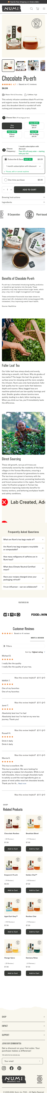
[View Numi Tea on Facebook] (11, 1068)
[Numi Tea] (11, 8)
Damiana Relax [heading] (32, 958)
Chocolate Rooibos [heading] (11, 833)
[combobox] (35, 652)
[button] (31, 9)
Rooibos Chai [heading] (31, 916)
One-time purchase (25, 180)
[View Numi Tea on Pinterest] (19, 1068)
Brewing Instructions (11, 197)
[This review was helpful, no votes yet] (38, 678)
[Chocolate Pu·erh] (8, 65)
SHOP (4, 1016)
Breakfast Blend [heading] (32, 833)
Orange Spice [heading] (9, 958)
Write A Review (37, 638)
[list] (23, 895)
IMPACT (5, 1026)
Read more (22, 783)
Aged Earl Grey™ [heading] (11, 916)
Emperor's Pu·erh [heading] (11, 875)
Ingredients (7, 202)
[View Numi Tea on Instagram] (4, 1068)
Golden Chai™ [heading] (31, 875)
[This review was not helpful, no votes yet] (42, 678)
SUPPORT (5, 1035)
